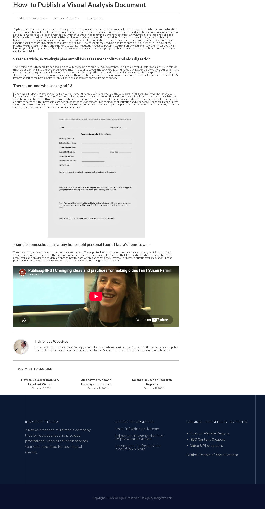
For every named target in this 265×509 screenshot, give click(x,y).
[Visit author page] (21, 346)
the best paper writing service (131, 93)
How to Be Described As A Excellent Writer (40, 382)
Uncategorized (94, 18)
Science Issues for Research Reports (152, 382)
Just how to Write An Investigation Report (96, 382)
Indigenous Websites (31, 18)
